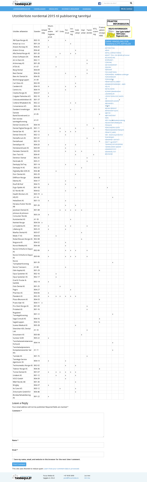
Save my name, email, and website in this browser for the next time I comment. (47, 459)
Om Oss (87, 478)
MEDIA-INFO (53, 9)
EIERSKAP (108, 70)
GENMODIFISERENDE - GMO (115, 84)
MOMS (107, 106)
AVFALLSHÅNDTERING (113, 53)
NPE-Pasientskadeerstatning (115, 120)
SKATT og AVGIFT (111, 142)
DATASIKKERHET (111, 65)
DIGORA (108, 67)
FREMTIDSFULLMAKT (113, 82)
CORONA (108, 62)
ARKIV (107, 50)
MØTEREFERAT (110, 115)
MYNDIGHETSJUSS (111, 111)
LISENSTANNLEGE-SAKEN (114, 96)
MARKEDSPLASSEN (112, 101)
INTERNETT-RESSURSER (70, 9)
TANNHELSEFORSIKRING (114, 144)
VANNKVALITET (110, 152)
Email (15, 450)
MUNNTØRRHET (111, 108)
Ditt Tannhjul (127, 9)
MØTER (107, 113)
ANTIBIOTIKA (110, 48)
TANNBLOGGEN (39, 9)
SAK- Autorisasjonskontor (114, 135)
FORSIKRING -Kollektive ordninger (117, 74)
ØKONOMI (109, 154)
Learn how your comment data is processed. (61, 468)
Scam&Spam (109, 137)
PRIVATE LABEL (110, 132)
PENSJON (108, 125)
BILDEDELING (110, 58)
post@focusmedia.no (71, 478)
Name (15, 440)
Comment (17, 411)
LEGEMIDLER (109, 94)
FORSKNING (109, 79)
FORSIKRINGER (110, 77)
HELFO (107, 86)
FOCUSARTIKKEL (111, 72)
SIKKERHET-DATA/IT (112, 140)
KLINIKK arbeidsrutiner (113, 91)
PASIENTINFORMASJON (113, 123)
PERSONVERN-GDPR (112, 128)
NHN (106, 118)
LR (106, 99)
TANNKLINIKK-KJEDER (113, 147)
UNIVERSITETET (110, 149)
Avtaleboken (87, 9)
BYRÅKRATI (109, 60)
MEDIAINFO (109, 103)
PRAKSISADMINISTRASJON (114, 130)
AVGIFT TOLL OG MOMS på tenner (117, 55)
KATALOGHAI (110, 89)
